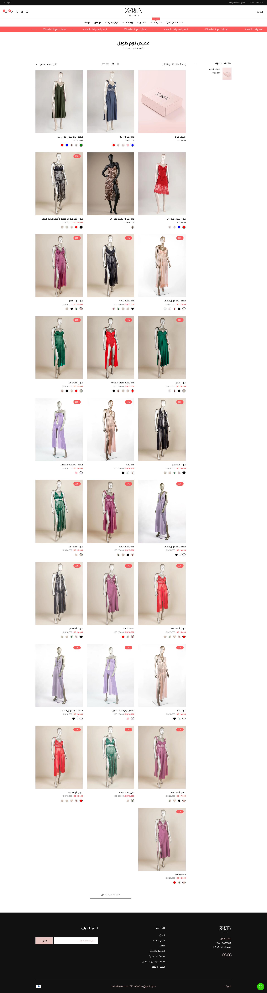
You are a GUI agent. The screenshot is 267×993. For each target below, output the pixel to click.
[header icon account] (22, 12)
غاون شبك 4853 (178, 628)
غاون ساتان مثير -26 (176, 218)
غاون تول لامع (76, 300)
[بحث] (27, 12)
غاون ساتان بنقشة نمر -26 (122, 218)
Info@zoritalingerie (222, 947)
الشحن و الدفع (158, 967)
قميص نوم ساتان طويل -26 (70, 136)
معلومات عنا (159, 940)
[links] (229, 955)
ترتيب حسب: (52, 64)
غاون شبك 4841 (126, 546)
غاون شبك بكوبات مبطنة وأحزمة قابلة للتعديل (62, 218)
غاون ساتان (180, 382)
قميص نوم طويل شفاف (175, 300)
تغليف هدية (214, 69)
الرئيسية (141, 48)
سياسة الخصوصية (157, 956)
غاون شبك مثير (179, 464)
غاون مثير (130, 464)
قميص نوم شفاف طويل (72, 464)
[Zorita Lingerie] (133, 12)
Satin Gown (128, 628)
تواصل (162, 946)
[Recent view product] (17, 12)
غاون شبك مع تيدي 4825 (122, 382)
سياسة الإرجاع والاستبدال (153, 961)
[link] (221, 29)
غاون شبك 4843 (126, 300)
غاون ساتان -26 (127, 136)
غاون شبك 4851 (75, 546)
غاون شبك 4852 (75, 382)
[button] (182, 75)
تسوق (162, 935)
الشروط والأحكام (157, 951)
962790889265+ (223, 943)
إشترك (44, 940)
